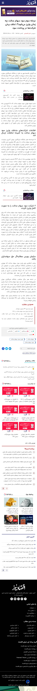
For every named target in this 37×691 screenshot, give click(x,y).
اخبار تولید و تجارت (28, 633)
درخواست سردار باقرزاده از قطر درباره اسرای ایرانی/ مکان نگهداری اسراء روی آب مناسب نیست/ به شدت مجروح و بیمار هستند (18, 480)
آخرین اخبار (30, 537)
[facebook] (25, 599)
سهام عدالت (30, 339)
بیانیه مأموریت (30, 616)
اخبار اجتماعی (13, 633)
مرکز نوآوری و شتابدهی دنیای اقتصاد (26, 666)
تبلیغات (32, 608)
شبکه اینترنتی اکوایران (30, 652)
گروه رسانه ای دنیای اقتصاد (28, 646)
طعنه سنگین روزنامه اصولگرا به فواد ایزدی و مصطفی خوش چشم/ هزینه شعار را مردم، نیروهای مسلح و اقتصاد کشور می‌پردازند (17, 474)
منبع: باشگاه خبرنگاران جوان (28, 353)
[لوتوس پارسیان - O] (18, 688)
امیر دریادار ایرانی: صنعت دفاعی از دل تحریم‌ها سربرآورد (20, 544)
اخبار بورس (31, 628)
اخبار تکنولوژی (13, 630)
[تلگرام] (10, 348)
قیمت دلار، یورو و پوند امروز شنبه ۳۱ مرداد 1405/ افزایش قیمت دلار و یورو (18, 553)
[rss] (11, 599)
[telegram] (15, 599)
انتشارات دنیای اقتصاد (30, 660)
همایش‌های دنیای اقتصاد (29, 663)
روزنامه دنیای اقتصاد (30, 649)
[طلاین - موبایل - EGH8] (18, 11)
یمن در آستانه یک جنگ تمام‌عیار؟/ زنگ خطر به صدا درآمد (17, 457)
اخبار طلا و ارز (30, 625)
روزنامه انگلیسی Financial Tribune (26, 658)
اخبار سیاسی (13, 625)
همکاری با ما (30, 613)
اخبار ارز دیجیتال (29, 636)
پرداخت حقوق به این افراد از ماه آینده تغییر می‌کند (21, 548)
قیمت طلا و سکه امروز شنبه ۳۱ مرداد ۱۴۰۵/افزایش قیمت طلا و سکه (18, 562)
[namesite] (31, 2)
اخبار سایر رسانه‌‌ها (12, 636)
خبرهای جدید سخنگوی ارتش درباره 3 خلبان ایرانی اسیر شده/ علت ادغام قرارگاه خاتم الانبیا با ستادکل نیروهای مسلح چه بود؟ (18, 469)
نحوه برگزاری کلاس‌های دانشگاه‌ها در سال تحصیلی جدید (18, 484)
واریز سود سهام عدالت (17, 339)
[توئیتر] (6, 348)
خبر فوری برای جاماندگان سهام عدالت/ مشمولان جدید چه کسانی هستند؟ (17, 320)
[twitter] (21, 599)
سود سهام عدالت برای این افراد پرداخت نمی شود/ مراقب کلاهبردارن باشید (17, 315)
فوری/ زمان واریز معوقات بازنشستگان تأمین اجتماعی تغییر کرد (17, 463)
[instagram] (18, 599)
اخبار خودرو (31, 630)
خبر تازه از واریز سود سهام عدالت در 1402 (23, 311)
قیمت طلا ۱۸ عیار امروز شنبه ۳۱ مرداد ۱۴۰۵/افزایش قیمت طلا (19, 567)
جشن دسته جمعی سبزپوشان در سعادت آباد (23, 541)
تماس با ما (31, 610)
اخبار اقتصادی (27, 33)
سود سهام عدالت (29, 342)
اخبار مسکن (14, 628)
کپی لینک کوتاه (31, 348)
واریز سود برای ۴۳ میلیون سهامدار (24, 309)
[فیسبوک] (3, 348)
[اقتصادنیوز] (18, 587)
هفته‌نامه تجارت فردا (30, 655)
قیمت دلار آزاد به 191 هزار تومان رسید (24, 557)
